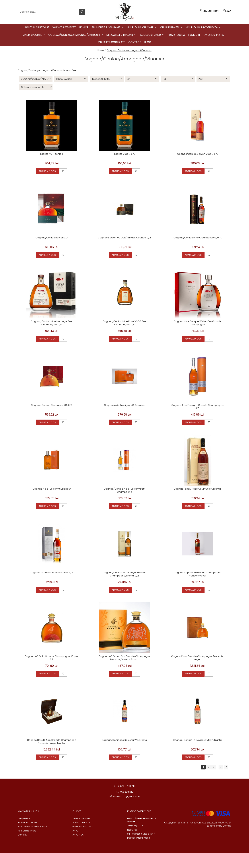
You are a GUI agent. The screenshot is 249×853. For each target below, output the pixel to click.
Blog (147, 42)
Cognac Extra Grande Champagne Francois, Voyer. (197, 658)
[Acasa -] (124, 12)
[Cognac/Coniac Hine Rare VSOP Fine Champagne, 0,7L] (124, 292)
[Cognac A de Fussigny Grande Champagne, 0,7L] (197, 376)
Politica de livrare (27, 830)
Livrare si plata (214, 35)
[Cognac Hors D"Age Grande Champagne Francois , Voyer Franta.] (51, 711)
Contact (134, 42)
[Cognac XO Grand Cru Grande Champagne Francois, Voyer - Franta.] (124, 627)
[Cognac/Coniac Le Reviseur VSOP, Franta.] (197, 711)
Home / (102, 50)
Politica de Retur (81, 822)
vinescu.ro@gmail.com (127, 796)
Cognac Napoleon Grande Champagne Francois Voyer (197, 574)
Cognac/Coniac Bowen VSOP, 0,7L (197, 154)
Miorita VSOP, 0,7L (124, 154)
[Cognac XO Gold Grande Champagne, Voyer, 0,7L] (51, 627)
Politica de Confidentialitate (33, 826)
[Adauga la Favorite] (63, 171)
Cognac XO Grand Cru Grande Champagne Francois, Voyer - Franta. (125, 658)
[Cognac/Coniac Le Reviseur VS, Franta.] (124, 711)
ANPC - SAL (78, 834)
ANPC (75, 830)
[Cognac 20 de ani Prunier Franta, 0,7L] (51, 543)
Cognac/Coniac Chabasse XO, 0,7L (51, 405)
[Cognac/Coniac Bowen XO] (51, 208)
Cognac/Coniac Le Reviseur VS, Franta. (124, 740)
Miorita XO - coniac (51, 154)
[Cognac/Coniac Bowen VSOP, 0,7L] (197, 125)
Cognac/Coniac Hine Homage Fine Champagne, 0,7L (51, 323)
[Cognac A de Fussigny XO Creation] (124, 376)
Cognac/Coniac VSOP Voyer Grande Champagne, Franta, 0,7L (124, 574)
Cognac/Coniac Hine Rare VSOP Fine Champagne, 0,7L (124, 323)
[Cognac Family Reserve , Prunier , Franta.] (197, 460)
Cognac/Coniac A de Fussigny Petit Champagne (124, 490)
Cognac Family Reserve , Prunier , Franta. (197, 489)
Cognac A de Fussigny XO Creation (124, 405)
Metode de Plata (81, 818)
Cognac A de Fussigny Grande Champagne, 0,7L (197, 407)
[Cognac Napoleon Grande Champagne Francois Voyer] (197, 543)
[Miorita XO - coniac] (51, 125)
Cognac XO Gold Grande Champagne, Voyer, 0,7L (52, 658)
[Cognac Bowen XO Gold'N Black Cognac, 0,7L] (124, 208)
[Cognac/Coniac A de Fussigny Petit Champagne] (124, 460)
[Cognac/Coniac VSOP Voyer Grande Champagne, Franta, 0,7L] (124, 543)
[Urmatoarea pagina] (226, 767)
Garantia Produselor (83, 826)
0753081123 (126, 792)
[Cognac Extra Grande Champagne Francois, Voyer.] (197, 627)
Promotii (194, 35)
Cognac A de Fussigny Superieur (51, 489)
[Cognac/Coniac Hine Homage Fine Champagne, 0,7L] (51, 292)
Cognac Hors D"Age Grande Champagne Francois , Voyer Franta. (51, 742)
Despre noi (24, 818)
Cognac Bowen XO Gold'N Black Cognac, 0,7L (124, 237)
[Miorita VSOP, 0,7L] (124, 125)
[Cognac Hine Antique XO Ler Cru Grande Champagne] (197, 292)
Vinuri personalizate (111, 42)
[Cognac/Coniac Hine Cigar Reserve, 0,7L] (197, 208)
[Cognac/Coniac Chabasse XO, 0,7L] (51, 376)
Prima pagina (176, 35)
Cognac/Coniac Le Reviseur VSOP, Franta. (197, 740)
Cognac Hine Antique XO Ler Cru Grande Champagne (197, 323)
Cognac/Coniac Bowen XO (52, 237)
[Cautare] (82, 12)
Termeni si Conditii (28, 822)
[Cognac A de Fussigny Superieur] (51, 460)
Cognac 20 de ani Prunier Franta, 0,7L (51, 572)
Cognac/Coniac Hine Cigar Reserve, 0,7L (197, 237)
